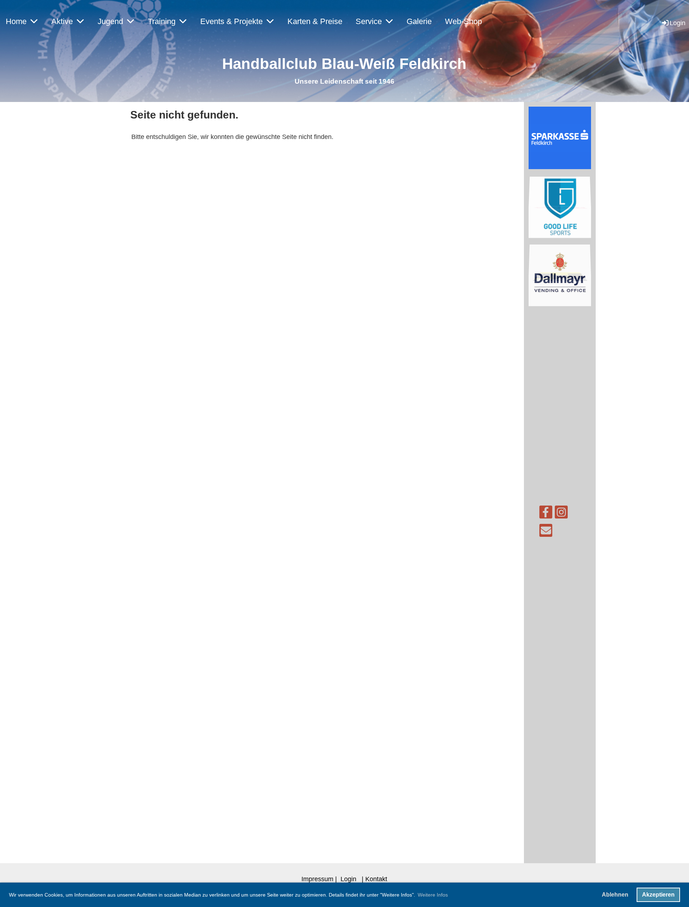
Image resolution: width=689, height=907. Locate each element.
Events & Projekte (231, 21)
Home (16, 21)
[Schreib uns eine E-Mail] (545, 532)
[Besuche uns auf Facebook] (545, 514)
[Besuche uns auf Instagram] (561, 514)
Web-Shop (463, 21)
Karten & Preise (314, 21)
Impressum (317, 879)
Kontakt (376, 879)
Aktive (62, 21)
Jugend (110, 21)
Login (677, 23)
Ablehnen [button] (615, 894)
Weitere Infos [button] (433, 895)
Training (161, 21)
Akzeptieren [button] (658, 894)
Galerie (419, 21)
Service (369, 21)
